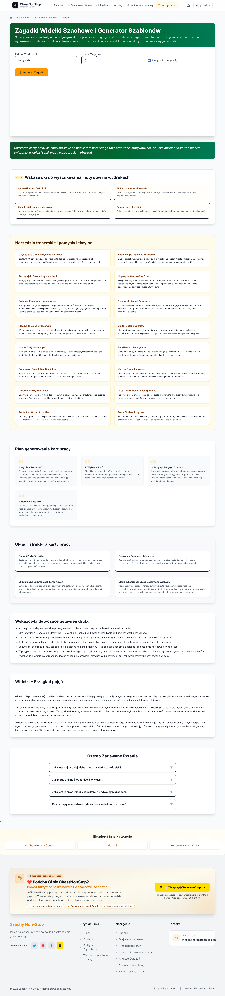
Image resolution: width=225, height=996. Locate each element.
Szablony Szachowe (46, 17)
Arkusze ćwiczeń (129, 958)
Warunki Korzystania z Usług (95, 957)
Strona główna (21, 17)
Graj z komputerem (131, 939)
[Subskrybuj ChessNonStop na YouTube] (43, 945)
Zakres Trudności (26, 54)
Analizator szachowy (132, 965)
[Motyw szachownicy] (188, 5)
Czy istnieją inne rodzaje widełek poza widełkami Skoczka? (112, 804)
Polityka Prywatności (91, 947)
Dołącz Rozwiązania (164, 60)
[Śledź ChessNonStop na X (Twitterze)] (34, 945)
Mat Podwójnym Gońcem (40, 845)
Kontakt (88, 939)
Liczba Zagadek (91, 54)
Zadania (124, 932)
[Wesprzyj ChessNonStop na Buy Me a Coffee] (60, 945)
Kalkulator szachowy (132, 971)
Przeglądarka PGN (130, 945)
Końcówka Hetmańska (185, 845)
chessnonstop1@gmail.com (199, 939)
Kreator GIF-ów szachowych (136, 952)
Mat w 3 (112, 845)
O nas (86, 932)
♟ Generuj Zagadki (31, 72)
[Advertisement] (114, 106)
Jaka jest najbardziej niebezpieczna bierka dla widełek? (112, 767)
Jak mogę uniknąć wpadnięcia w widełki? (112, 779)
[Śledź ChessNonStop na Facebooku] (51, 945)
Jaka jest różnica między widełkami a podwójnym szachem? (112, 792)
